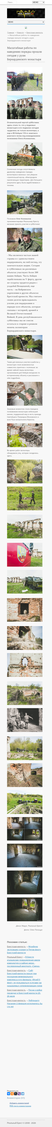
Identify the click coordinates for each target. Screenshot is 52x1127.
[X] (15, 1093)
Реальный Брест (15, 956)
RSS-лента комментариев (20, 1106)
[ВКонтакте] (8, 1093)
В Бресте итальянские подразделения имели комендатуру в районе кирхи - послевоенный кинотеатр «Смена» (23, 961)
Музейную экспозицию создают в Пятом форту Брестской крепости (24, 949)
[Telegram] (22, 1093)
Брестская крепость (35, 32)
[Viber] (19, 1093)
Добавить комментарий (19, 1103)
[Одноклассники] (12, 1093)
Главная (10, 32)
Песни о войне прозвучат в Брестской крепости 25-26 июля (24, 993)
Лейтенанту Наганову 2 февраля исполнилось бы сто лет (24, 1003)
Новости (20, 32)
